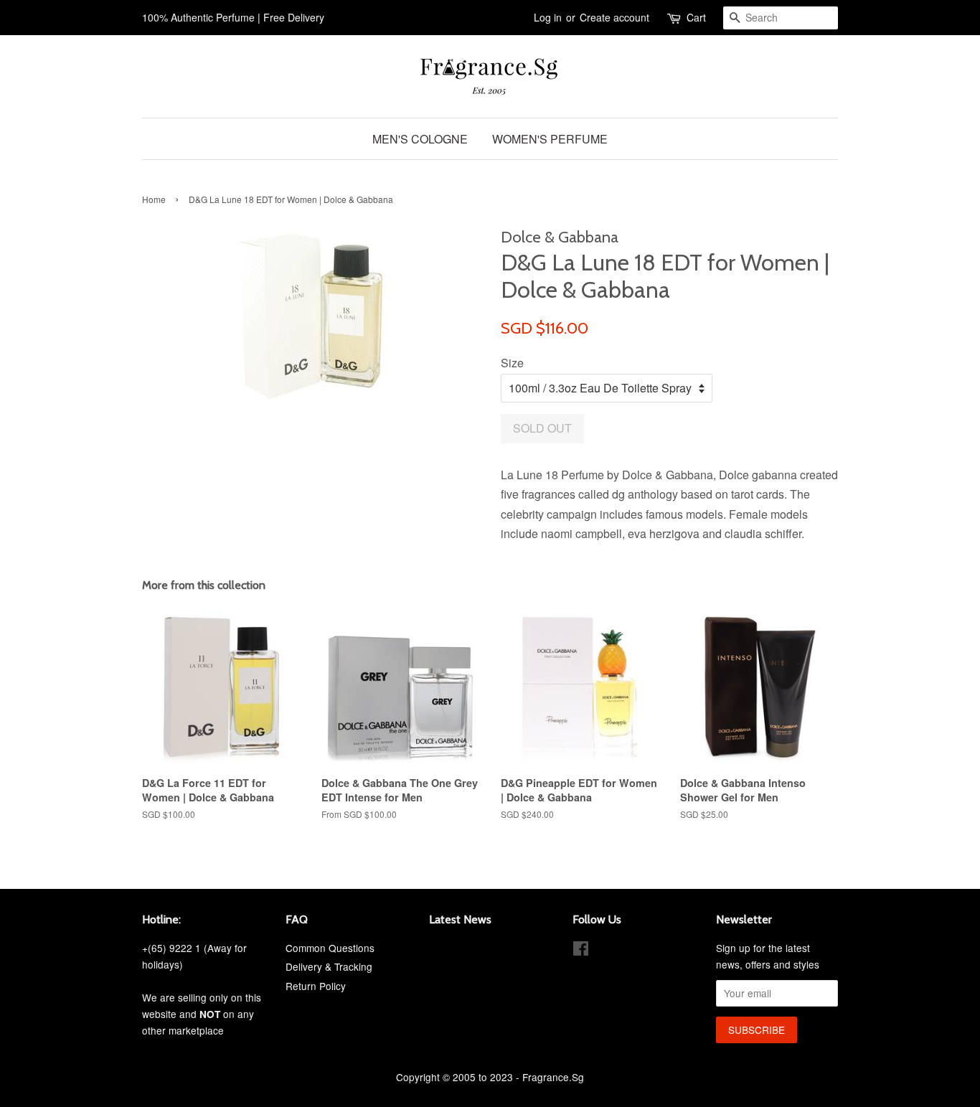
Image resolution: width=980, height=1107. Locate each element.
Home (154, 199)
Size (512, 362)
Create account (614, 17)
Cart (696, 17)
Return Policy (316, 986)
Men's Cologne (420, 139)
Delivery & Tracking (329, 966)
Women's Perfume (550, 139)
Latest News (460, 919)
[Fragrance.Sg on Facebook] (581, 950)
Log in (548, 17)
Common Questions (330, 948)
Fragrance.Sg (553, 1077)
